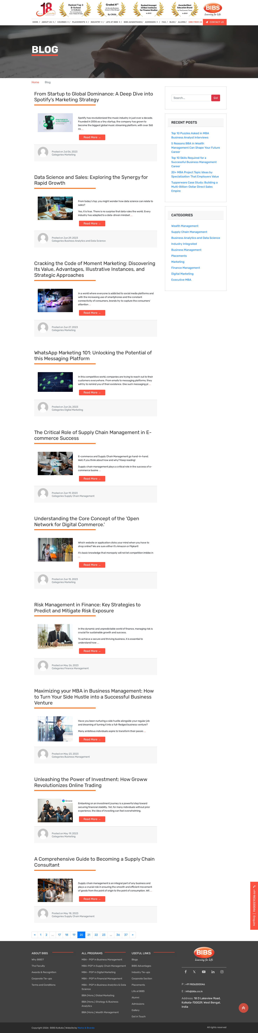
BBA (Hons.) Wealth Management (100, 1012)
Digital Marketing (182, 273)
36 (118, 934)
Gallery (136, 1010)
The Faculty (38, 965)
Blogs (135, 959)
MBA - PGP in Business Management (102, 959)
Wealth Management (184, 226)
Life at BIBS (138, 991)
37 (125, 934)
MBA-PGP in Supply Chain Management (104, 965)
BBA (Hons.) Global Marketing (98, 995)
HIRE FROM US (195, 22)
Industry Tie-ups (141, 972)
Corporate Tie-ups (42, 978)
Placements (179, 255)
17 (59, 934)
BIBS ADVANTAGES (133, 22)
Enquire (254, 921)
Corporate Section (142, 978)
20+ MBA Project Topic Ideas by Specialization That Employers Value (195, 174)
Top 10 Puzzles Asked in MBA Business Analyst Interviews (190, 135)
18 (66, 934)
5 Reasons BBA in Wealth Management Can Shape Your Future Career (195, 148)
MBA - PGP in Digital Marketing (98, 972)
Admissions (138, 1003)
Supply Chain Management (189, 232)
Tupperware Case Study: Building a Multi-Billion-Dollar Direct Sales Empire (194, 187)
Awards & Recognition (44, 972)
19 (73, 934)
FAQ (164, 22)
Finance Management (185, 267)
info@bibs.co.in (194, 991)
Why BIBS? (38, 959)
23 (103, 934)
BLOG (172, 22)
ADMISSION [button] (151, 22)
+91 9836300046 (195, 984)
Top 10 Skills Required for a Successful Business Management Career (194, 162)
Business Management (186, 249)
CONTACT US (217, 22)
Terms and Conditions (43, 984)
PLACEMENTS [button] (80, 22)
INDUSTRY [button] (97, 22)
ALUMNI (181, 22)
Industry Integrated (184, 244)
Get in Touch (139, 1016)
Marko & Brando (86, 1027)
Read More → (92, 137)
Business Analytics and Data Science (195, 238)
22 (96, 934)
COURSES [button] (63, 22)
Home (35, 82)
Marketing (177, 261)
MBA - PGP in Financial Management (102, 978)
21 (88, 934)
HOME (36, 22)
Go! (216, 98)
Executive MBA (181, 279)
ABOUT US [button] (48, 22)
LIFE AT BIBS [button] (113, 22)
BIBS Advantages (141, 965)
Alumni (135, 997)
